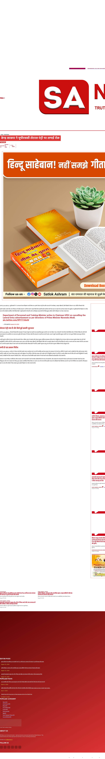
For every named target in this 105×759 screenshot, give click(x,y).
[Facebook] (1, 747)
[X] (18, 69)
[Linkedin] (9, 69)
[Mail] (12, 69)
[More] (87, 389)
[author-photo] (99, 366)
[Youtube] (24, 69)
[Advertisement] (44, 375)
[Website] (21, 69)
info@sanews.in (8, 739)
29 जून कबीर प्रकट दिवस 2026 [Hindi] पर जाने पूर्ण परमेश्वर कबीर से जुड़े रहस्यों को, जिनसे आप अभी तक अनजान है (23, 682)
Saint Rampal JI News (97, 426)
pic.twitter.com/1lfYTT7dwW (16, 320)
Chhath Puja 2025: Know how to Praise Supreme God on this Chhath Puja (16, 694)
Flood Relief (95, 366)
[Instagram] (3, 69)
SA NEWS (13, 146)
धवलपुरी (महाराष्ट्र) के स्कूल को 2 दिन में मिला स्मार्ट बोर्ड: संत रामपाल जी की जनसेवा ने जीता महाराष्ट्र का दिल (17, 603)
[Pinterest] (15, 69)
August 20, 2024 (14, 324)
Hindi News (2, 142)
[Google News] (27, 69)
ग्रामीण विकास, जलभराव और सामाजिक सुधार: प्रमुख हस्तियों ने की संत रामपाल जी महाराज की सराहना (55, 594)
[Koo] (6, 69)
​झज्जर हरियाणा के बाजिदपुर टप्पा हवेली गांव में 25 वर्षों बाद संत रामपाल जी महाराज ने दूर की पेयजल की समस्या (17, 594)
